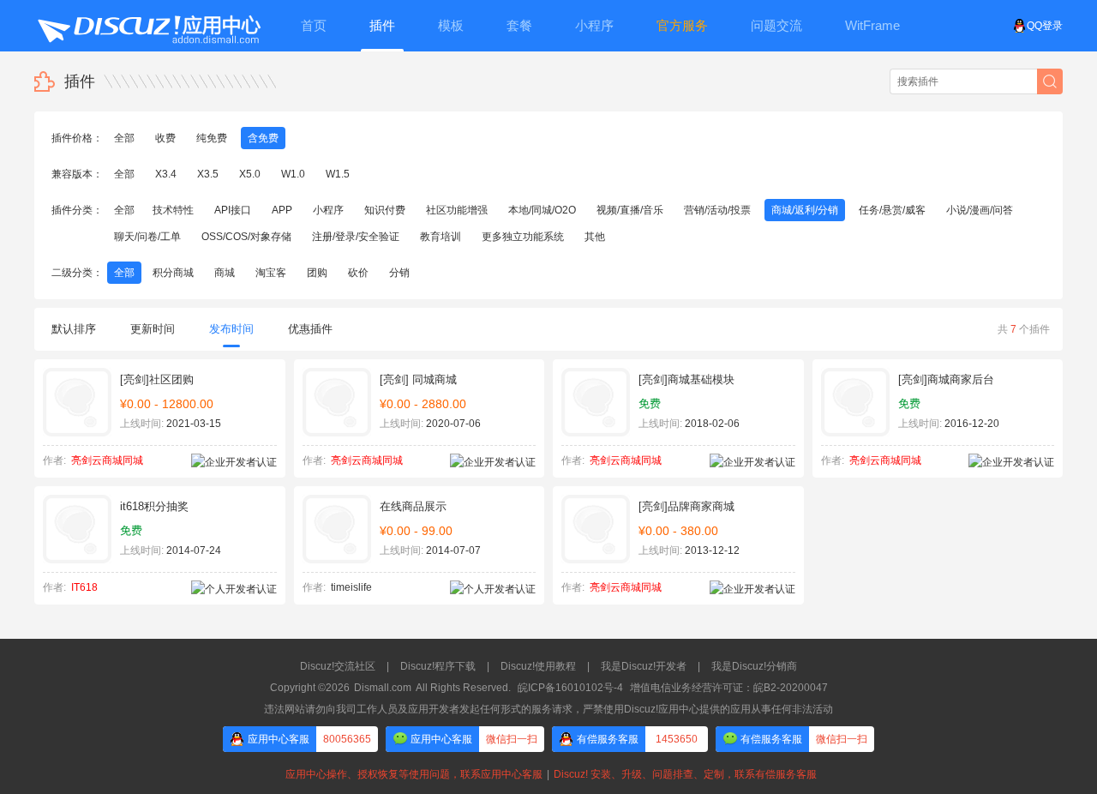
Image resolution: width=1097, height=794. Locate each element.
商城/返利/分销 (804, 210)
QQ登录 (1045, 26)
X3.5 (208, 174)
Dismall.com (382, 688)
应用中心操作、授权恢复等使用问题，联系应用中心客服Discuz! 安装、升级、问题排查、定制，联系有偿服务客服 (548, 774)
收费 (165, 138)
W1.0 (293, 174)
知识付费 (384, 210)
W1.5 (338, 174)
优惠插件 (310, 328)
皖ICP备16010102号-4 (570, 688)
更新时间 (152, 328)
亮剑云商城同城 (107, 460)
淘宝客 (270, 273)
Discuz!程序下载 (438, 666)
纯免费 (211, 138)
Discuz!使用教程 (538, 666)
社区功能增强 (457, 210)
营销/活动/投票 (717, 210)
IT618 (84, 587)
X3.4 (166, 174)
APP (282, 210)
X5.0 (250, 174)
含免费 (263, 138)
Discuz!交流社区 (337, 666)
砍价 (358, 273)
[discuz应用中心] (148, 25)
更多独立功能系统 (523, 237)
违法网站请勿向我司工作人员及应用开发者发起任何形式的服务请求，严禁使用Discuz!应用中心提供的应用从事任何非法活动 (548, 709)
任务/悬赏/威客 (892, 210)
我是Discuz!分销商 (754, 666)
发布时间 (231, 328)
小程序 (328, 210)
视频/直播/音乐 (629, 210)
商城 (224, 273)
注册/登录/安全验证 (355, 237)
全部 (124, 138)
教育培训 (440, 237)
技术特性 (173, 210)
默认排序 (73, 328)
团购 (317, 273)
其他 (594, 237)
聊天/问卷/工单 (147, 237)
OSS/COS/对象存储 (246, 237)
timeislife (351, 587)
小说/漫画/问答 (979, 210)
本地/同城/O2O (542, 210)
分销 (399, 273)
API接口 (232, 210)
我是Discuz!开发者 (643, 666)
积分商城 (173, 273)
